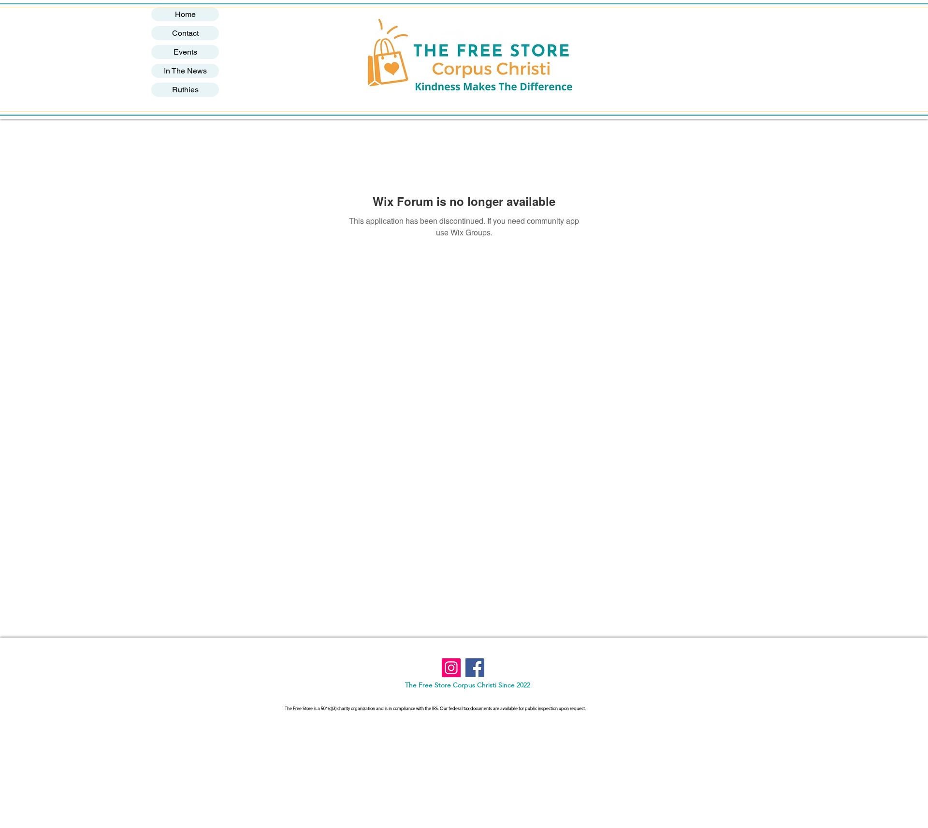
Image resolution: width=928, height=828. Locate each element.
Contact (185, 33)
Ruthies (185, 89)
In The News (185, 70)
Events (185, 52)
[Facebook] (474, 667)
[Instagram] (451, 667)
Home (185, 14)
